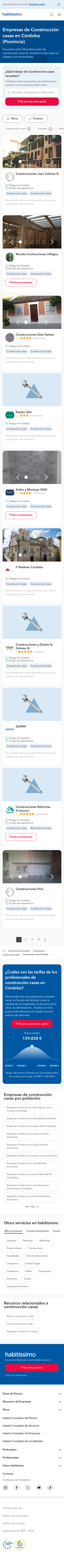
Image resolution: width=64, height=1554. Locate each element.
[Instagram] (6, 1488)
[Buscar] (51, 14)
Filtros (14, 118)
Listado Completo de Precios (20, 1418)
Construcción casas (11, 955)
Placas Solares (14, 1248)
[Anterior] (11, 161)
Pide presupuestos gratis (32, 1023)
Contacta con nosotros (16, 1480)
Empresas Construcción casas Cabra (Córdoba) (31, 1126)
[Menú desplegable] (60, 14)
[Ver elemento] (20, 161)
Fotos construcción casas (20, 1324)
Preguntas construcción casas (22, 1331)
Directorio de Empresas (19, 951)
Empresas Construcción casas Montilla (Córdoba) (27, 1165)
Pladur (28, 1271)
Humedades (13, 1256)
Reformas (28, 1241)
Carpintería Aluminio (18, 1286)
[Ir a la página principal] (12, 15)
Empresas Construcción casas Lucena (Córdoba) (32, 1156)
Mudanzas (45, 1241)
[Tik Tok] (50, 1488)
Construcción (39, 951)
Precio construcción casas (20, 1316)
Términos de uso (12, 1508)
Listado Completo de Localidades (23, 1441)
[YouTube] (39, 1488)
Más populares (13, 1231)
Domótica (12, 1279)
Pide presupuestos (32, 1367)
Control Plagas (32, 1263)
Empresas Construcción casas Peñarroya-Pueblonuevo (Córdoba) (28, 1187)
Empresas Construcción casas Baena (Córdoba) (31, 1118)
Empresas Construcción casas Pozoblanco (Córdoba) (28, 1198)
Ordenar (38, 118)
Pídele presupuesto (20, 282)
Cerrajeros (12, 1263)
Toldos (27, 1279)
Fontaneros (12, 1271)
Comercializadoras (37, 1231)
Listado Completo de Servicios (21, 1426)
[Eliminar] (29, 129)
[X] (28, 1488)
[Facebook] (17, 1488)
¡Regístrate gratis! (37, 4)
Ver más (30, 1206)
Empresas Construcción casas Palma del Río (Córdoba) (29, 1176)
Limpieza (11, 1241)
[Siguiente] (52, 161)
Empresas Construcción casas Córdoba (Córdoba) (27, 1146)
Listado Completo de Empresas (21, 1433)
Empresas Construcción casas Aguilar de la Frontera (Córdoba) (29, 1109)
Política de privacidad (15, 1516)
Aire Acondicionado (37, 1256)
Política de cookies (14, 1523)
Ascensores (45, 1271)
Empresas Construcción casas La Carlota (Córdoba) (28, 1135)
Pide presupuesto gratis (32, 101)
